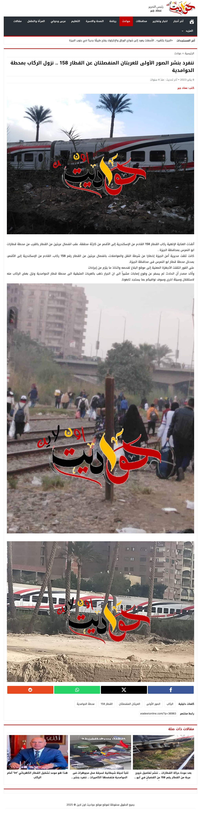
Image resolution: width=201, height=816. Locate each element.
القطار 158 (107, 703)
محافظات (141, 21)
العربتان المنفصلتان (129, 703)
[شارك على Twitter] (124, 689)
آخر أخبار (178, 21)
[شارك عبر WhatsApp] (77, 689)
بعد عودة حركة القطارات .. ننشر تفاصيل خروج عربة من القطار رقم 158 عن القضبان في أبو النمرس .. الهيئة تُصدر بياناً (163, 777)
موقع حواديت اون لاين (89, 804)
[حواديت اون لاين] (172, 8)
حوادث (126, 21)
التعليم (75, 21)
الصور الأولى (153, 703)
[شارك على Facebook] (171, 689)
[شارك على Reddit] (30, 689)
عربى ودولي (58, 21)
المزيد (189, 30)
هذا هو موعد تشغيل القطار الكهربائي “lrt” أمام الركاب (37, 775)
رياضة (112, 21)
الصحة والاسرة (95, 21)
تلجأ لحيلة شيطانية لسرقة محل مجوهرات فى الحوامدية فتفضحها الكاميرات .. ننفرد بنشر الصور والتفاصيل (100, 777)
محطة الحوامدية (85, 703)
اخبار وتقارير (160, 21)
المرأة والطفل (36, 21)
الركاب (170, 703)
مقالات (17, 21)
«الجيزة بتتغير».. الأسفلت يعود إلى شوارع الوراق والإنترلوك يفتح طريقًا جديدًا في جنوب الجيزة (121, 40)
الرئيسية (192, 21)
